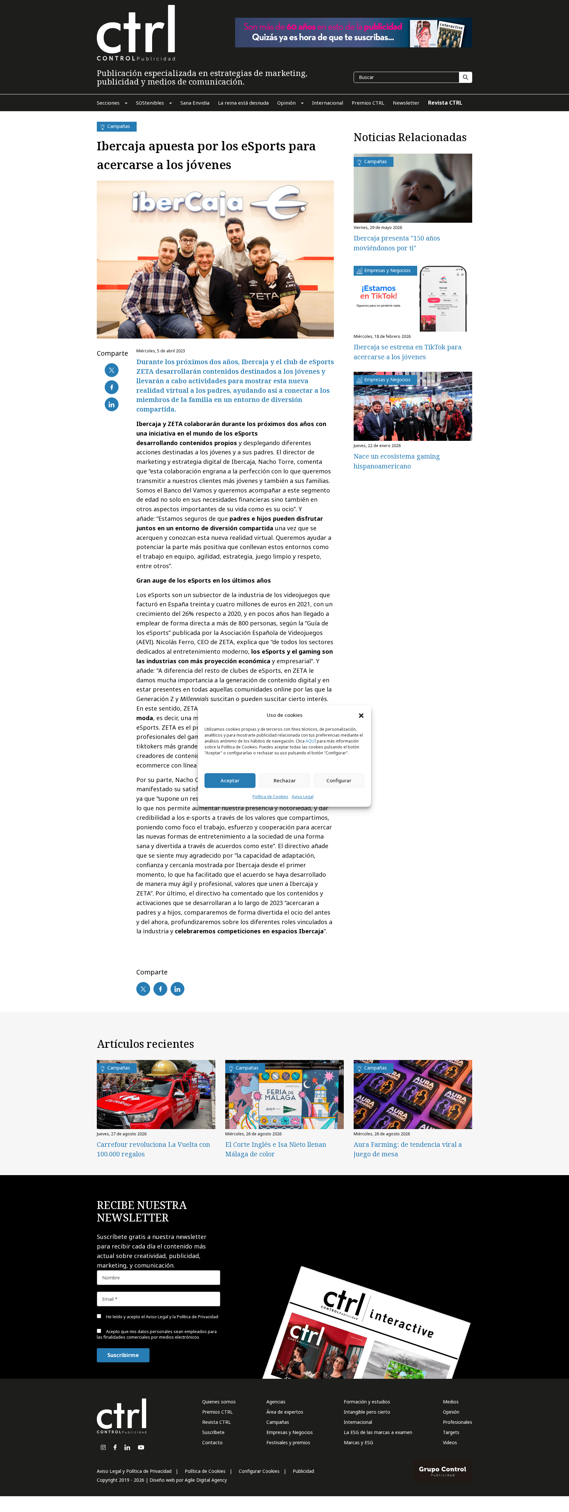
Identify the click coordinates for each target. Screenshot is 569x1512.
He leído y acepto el (161, 1317)
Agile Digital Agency (206, 1480)
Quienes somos (219, 1402)
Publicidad (303, 1471)
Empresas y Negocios (289, 1432)
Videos (450, 1442)
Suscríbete (213, 1432)
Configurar (338, 780)
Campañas (277, 1422)
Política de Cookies (270, 796)
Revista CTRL (216, 1422)
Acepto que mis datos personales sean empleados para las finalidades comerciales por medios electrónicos (157, 1334)
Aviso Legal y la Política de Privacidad (182, 1317)
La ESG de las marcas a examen (378, 1432)
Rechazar (285, 780)
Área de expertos (284, 1412)
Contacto (212, 1442)
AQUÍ (311, 741)
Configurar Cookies (259, 1471)
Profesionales (457, 1422)
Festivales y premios (288, 1442)
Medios (451, 1402)
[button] (361, 715)
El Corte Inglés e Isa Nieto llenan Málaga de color (275, 1149)
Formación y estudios (367, 1402)
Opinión (451, 1412)
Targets (451, 1432)
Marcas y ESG (358, 1442)
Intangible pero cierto (367, 1412)
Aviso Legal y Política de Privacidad (134, 1471)
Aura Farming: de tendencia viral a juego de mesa (408, 1149)
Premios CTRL (217, 1412)
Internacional (358, 1422)
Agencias (275, 1402)
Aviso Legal (302, 796)
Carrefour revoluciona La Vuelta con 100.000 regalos (153, 1149)
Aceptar (230, 780)
